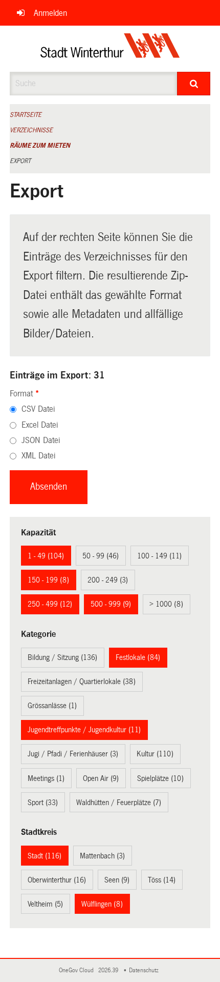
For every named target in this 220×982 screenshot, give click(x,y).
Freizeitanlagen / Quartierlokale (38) (82, 681)
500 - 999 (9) (111, 604)
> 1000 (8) (166, 604)
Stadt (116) (44, 856)
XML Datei (38, 455)
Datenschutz (145, 970)
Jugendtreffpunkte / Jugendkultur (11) (84, 730)
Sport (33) (43, 802)
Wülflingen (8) (102, 904)
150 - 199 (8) (48, 580)
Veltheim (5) (45, 904)
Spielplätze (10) (160, 778)
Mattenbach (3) (102, 856)
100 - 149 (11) (159, 556)
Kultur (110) (155, 754)
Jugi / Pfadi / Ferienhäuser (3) (73, 754)
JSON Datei (40, 440)
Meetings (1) (46, 778)
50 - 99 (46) (100, 556)
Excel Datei (39, 424)
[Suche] (193, 83)
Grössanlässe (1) (52, 706)
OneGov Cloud (78, 970)
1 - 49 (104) (46, 556)
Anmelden (50, 13)
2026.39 (109, 970)
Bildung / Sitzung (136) (62, 657)
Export (20, 161)
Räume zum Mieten (40, 145)
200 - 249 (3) (107, 580)
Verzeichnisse (31, 130)
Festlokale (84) (138, 657)
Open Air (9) (101, 778)
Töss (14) (161, 880)
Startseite (25, 114)
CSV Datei (38, 409)
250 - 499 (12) (50, 604)
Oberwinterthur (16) (57, 880)
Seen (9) (116, 880)
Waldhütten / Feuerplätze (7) (118, 802)
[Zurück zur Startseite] (110, 48)
